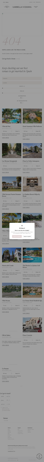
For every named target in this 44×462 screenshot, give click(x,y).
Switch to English (17, 236)
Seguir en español (27, 236)
